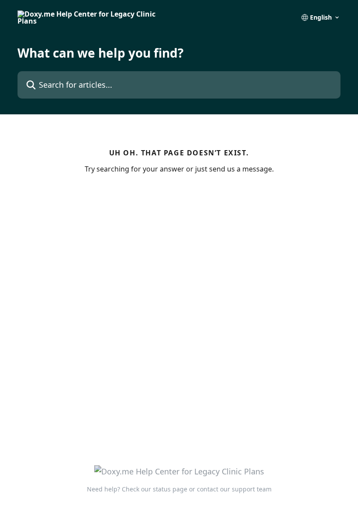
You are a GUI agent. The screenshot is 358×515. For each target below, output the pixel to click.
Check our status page (154, 489)
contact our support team (234, 489)
